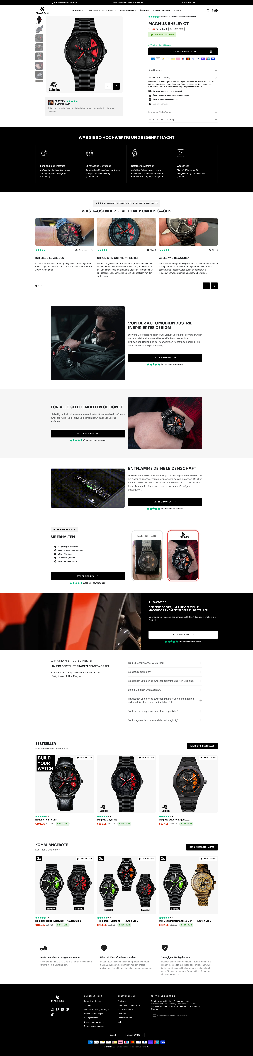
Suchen (87, 1005)
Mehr (120, 1022)
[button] (78, 10)
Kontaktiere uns (125, 1018)
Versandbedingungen (93, 1014)
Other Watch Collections (129, 1005)
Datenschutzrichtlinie (94, 1022)
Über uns (122, 1014)
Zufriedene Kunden (92, 1001)
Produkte (122, 1001)
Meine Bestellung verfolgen (96, 1009)
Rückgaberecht (91, 1018)
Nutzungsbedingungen (94, 1026)
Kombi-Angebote (125, 1009)
